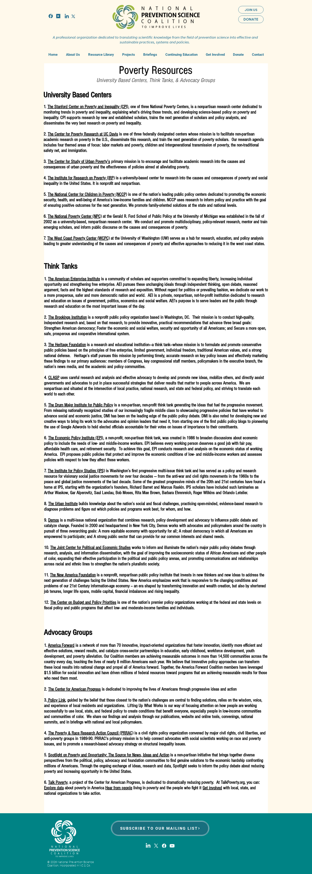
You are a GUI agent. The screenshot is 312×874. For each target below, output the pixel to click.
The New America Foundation (73, 574)
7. (45, 238)
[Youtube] (172, 846)
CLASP (53, 377)
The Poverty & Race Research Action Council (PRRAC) (90, 733)
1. (46, 106)
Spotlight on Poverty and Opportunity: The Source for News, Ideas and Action (108, 754)
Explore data (54, 787)
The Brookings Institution (67, 317)
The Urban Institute (63, 503)
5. (46, 194)
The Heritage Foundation (67, 344)
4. (46, 177)
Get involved (212, 787)
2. (46, 134)
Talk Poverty (57, 782)
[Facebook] (164, 846)
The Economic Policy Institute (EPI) (75, 437)
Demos (53, 520)
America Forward (61, 645)
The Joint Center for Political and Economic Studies (90, 547)
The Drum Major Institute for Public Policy (80, 405)
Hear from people (118, 787)
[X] (156, 846)
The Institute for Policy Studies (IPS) (76, 470)
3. (46, 161)
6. (46, 216)
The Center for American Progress (74, 689)
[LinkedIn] (148, 846)
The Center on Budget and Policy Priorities (83, 602)
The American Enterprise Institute (74, 278)
